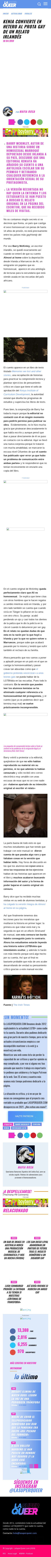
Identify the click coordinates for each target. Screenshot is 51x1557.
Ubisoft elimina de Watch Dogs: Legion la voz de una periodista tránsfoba (25, 1397)
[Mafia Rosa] (9, 111)
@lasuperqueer (25, 1490)
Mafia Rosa (27, 111)
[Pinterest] (33, 122)
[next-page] (36, 1466)
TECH (13, 1388)
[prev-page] (31, 1466)
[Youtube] (40, 1540)
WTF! (13, 1414)
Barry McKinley (22, 1124)
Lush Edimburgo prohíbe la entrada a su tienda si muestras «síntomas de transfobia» (14, 1294)
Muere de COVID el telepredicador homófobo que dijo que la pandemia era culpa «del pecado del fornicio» (24, 1425)
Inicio (5, 13)
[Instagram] (26, 1181)
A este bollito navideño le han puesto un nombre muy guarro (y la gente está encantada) (23, 1454)
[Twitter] (27, 122)
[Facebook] (20, 122)
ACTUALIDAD (16, 13)
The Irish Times (21, 1005)
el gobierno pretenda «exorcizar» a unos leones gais (23, 673)
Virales (28, 13)
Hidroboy (14, 1405)
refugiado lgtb (19, 1128)
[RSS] (25, 1540)
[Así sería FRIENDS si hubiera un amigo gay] (37, 1272)
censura (36, 1124)
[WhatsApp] (40, 122)
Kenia (6, 1128)
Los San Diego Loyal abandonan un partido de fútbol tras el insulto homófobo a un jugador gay (37, 1250)
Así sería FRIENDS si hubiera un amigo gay (37, 1289)
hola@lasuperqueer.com (25, 1533)
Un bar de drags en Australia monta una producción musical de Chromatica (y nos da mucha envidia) (13, 1250)
